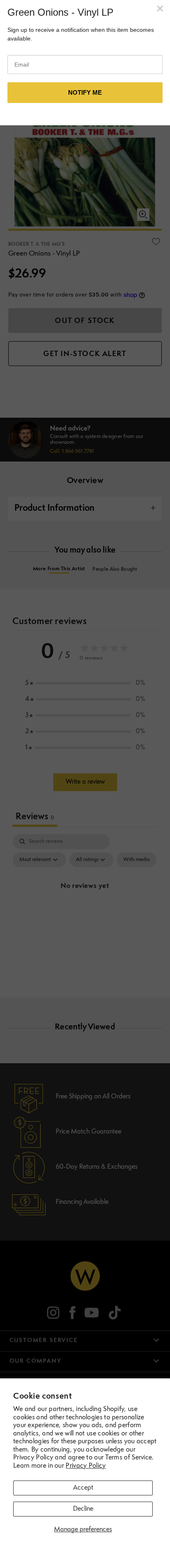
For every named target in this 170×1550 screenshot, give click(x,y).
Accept (83, 1488)
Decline (83, 1509)
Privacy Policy (86, 1466)
